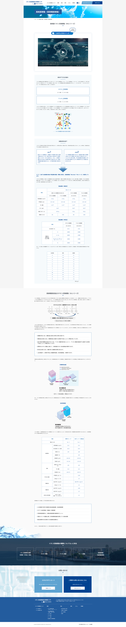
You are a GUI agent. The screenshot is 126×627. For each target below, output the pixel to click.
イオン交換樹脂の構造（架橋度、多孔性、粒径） (51, 611)
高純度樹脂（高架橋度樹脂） (51, 618)
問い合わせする (78, 588)
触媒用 (62, 613)
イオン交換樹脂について (51, 2)
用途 (62, 2)
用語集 (73, 2)
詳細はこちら (48, 588)
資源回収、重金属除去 (64, 610)
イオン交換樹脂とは (38, 608)
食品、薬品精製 (63, 611)
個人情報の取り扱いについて (84, 624)
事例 (65, 2)
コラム (69, 2)
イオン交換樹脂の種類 (40, 19)
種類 (58, 2)
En (78, 2)
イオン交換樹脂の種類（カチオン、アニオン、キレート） (52, 609)
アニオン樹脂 (49, 615)
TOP (35, 19)
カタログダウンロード (87, 2)
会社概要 (90, 624)
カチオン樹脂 (49, 613)
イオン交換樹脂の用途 (39, 610)
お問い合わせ (97, 2)
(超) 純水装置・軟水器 (64, 608)
